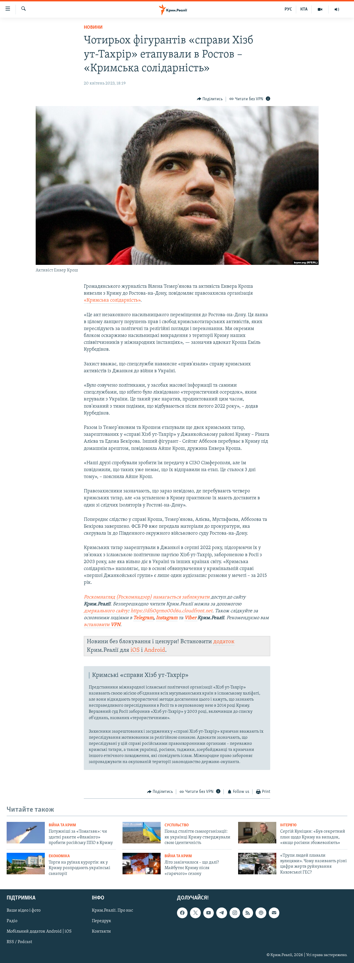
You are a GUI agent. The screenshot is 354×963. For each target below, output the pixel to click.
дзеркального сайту (106, 611)
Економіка (59, 856)
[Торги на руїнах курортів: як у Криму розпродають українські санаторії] (26, 863)
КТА (304, 9)
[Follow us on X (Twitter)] (195, 912)
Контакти (101, 931)
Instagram (167, 618)
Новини (93, 27)
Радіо (12, 921)
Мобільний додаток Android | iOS (39, 931)
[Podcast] (261, 912)
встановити (102, 624)
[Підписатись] (274, 912)
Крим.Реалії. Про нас (112, 910)
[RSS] (248, 912)
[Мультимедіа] (320, 9)
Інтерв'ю (288, 825)
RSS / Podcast (19, 942)
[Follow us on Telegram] (221, 912)
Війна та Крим (62, 825)
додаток (224, 642)
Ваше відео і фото (24, 910)
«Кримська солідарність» (112, 300)
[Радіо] (337, 9)
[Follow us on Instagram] (235, 912)
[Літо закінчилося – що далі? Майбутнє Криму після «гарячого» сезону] (142, 863)
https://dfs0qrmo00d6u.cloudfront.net (171, 611)
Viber (190, 618)
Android (154, 650)
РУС (288, 9)
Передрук (101, 921)
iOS (135, 650)
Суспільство (177, 825)
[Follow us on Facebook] (182, 912)
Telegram (143, 618)
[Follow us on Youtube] (208, 912)
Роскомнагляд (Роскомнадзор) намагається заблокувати (147, 597)
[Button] (210, 99)
